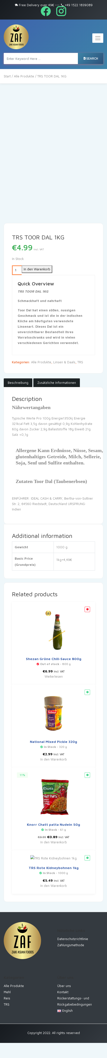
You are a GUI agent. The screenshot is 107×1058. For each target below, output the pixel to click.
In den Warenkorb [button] (53, 759)
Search (92, 58)
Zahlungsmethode (70, 945)
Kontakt (62, 992)
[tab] (18, 382)
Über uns (64, 986)
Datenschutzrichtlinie (72, 939)
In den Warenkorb (37, 269)
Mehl (7, 992)
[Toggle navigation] (97, 38)
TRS (80, 362)
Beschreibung (18, 383)
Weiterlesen (54, 676)
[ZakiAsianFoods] (16, 36)
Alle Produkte (24, 76)
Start (7, 76)
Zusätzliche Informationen (56, 383)
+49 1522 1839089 (78, 5)
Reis (7, 998)
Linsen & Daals (64, 362)
